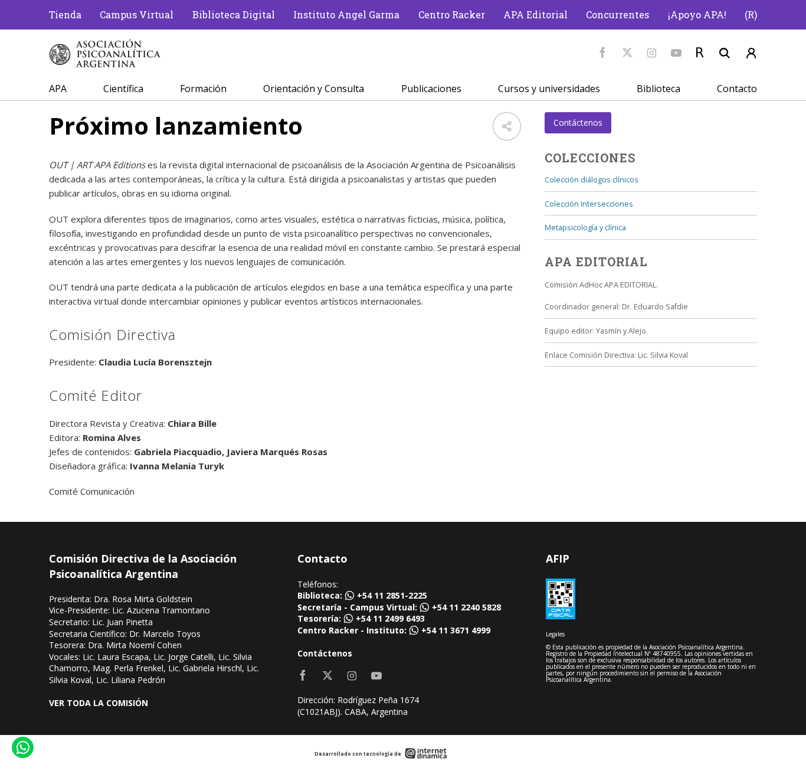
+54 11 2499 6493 (390, 618)
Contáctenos (577, 122)
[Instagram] (652, 53)
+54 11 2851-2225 (392, 595)
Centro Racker (451, 14)
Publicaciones (431, 88)
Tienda (65, 14)
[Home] (105, 53)
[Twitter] (627, 53)
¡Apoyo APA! (697, 14)
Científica (123, 88)
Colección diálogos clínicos (591, 180)
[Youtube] (676, 53)
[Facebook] (602, 53)
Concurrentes (617, 14)
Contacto (737, 88)
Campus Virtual (136, 14)
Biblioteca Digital (233, 14)
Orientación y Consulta (313, 88)
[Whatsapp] (22, 749)
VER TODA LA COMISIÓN (98, 702)
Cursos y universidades (549, 88)
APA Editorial (535, 14)
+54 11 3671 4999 (455, 630)
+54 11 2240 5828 (466, 607)
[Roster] (700, 53)
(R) (751, 14)
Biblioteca (658, 88)
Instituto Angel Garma (346, 14)
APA (58, 88)
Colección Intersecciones (589, 204)
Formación (203, 88)
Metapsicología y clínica (585, 228)
